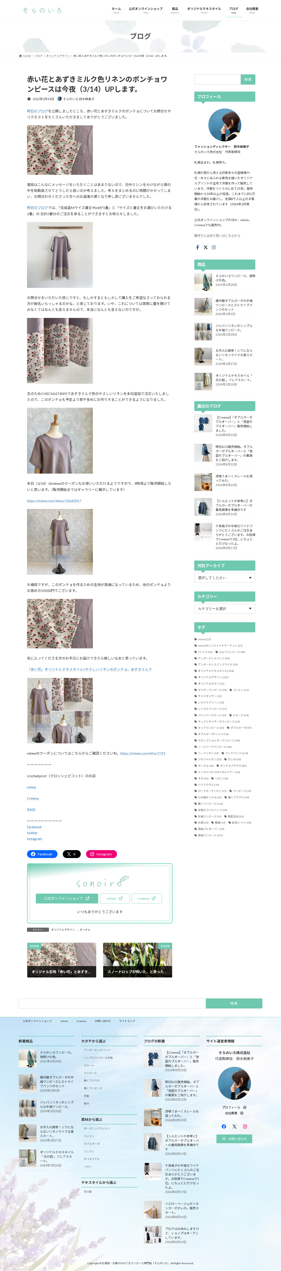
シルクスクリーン (211, 702)
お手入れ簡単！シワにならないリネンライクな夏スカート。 (234, 354)
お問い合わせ (103, 1021)
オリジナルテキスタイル (216, 670)
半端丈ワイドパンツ (212, 809)
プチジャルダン (210, 759)
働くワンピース (210, 803)
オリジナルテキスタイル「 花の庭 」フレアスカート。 (57, 1156)
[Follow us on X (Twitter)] (205, 247)
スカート (89, 1065)
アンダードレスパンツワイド (218, 664)
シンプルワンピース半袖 (98, 1057)
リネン (221, 778)
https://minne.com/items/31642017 (54, 501)
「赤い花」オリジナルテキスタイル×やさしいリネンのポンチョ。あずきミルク (89, 669)
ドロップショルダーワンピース (219, 740)
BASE (31, 809)
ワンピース (242, 791)
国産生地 (236, 816)
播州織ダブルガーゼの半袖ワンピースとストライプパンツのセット (234, 305)
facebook (34, 827)
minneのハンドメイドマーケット (220, 645)
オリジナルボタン (211, 683)
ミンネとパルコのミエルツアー (219, 772)
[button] (67, 898)
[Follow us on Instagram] (214, 247)
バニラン (89, 1151)
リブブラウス (208, 784)
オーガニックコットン (97, 1128)
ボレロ (234, 759)
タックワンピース (211, 727)
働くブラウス (238, 797)
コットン (241, 689)
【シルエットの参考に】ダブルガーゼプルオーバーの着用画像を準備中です (234, 505)
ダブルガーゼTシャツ (213, 734)
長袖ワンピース (210, 835)
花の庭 (88, 1191)
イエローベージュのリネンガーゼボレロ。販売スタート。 (182, 1208)
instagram (34, 839)
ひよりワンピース (232, 651)
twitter (32, 833)
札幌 (203, 822)
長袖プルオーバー (211, 829)
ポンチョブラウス (233, 765)
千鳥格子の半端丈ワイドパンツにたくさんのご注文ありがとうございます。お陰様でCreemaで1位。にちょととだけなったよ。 (235, 534)
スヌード (241, 715)
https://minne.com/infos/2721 (143, 753)
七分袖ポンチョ (210, 797)
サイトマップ (127, 1021)
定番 (86, 1095)
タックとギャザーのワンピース (219, 721)
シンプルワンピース (212, 708)
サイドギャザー (210, 696)
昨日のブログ (37, 111)
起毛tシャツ (241, 822)
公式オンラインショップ (37, 1021)
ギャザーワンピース (212, 689)
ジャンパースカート (212, 715)
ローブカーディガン (212, 791)
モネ (203, 778)
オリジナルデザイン (63, 929)
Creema (33, 798)
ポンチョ (85, 929)
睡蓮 (220, 822)
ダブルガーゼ (241, 727)
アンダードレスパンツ (214, 658)
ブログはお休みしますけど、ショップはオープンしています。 (182, 1233)
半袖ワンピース (210, 816)
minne (31, 787)
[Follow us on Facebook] (197, 247)
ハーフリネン (208, 753)
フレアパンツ (236, 753)
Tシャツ (205, 651)
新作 (86, 1103)
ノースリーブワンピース (215, 746)
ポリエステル (92, 1159)
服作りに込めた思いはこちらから (217, 235)
